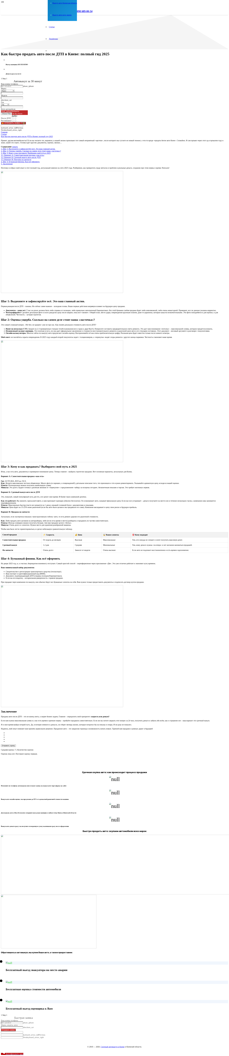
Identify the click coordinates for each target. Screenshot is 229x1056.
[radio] (117, 733)
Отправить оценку (8, 746)
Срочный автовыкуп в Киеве (113, 1047)
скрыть (15, 147)
